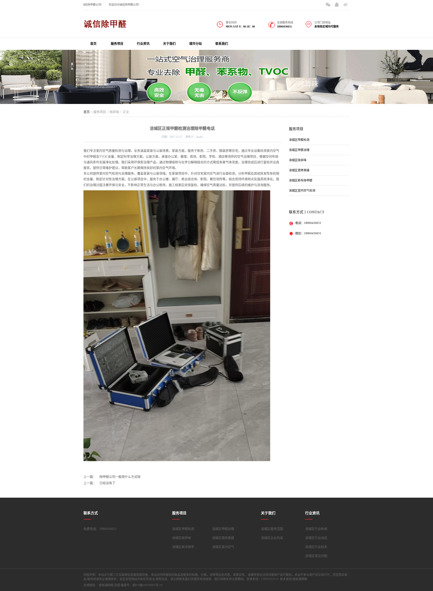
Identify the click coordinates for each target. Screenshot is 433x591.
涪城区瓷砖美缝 (299, 170)
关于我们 (169, 43)
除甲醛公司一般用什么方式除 (119, 476)
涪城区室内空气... (224, 547)
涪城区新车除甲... (184, 547)
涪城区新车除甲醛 (300, 180)
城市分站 (195, 43)
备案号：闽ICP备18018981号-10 (141, 585)
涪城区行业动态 (316, 538)
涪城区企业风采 (272, 538)
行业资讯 (143, 43)
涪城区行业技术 (316, 547)
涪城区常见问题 (316, 556)
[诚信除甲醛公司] (106, 26)
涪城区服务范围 (272, 529)
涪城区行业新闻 (316, 529)
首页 (93, 43)
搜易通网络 (106, 585)
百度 (117, 585)
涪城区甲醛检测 (299, 139)
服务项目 (117, 43)
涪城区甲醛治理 (299, 150)
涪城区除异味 (297, 160)
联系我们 (221, 43)
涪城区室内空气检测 (302, 190)
